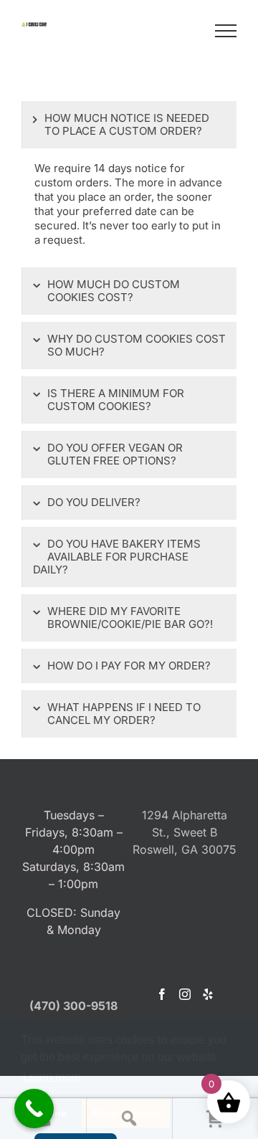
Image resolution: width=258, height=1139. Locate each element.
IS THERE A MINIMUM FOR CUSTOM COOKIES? (115, 399)
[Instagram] (185, 994)
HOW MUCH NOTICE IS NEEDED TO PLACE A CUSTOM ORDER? (126, 124)
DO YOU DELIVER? (93, 502)
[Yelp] (208, 994)
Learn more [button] (52, 1076)
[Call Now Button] (34, 1108)
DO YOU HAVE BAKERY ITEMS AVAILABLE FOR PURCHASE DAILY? (117, 556)
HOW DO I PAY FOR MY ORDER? (129, 665)
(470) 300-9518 (73, 1006)
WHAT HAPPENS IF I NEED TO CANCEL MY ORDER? (124, 713)
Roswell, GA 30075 (184, 849)
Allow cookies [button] (126, 1113)
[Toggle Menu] (226, 30)
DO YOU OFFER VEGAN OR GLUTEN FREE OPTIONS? (115, 454)
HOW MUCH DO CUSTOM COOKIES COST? (113, 290)
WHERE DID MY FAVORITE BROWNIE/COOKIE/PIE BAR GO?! (130, 617)
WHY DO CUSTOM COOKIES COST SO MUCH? (136, 345)
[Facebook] (162, 994)
